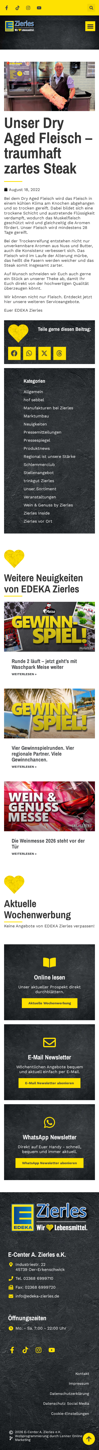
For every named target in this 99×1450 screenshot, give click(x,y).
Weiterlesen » (24, 674)
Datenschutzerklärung (69, 1394)
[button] (91, 8)
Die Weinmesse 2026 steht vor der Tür (48, 843)
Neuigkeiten (35, 424)
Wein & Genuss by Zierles (48, 505)
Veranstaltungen (40, 497)
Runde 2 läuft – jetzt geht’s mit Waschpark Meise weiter (44, 664)
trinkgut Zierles (39, 480)
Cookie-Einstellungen (70, 1414)
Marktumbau (36, 416)
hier (8, 301)
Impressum (79, 1383)
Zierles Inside (37, 513)
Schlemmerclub (39, 464)
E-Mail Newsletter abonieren (49, 1083)
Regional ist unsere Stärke (49, 456)
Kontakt (82, 1374)
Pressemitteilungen (42, 432)
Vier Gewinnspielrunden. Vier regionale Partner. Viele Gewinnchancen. (43, 753)
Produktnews (37, 448)
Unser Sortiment (40, 488)
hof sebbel (34, 399)
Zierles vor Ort (38, 521)
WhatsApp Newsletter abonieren (49, 1163)
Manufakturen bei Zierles (48, 408)
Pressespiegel (37, 440)
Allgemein (33, 391)
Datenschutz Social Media (66, 1403)
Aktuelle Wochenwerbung (49, 1003)
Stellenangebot (39, 472)
